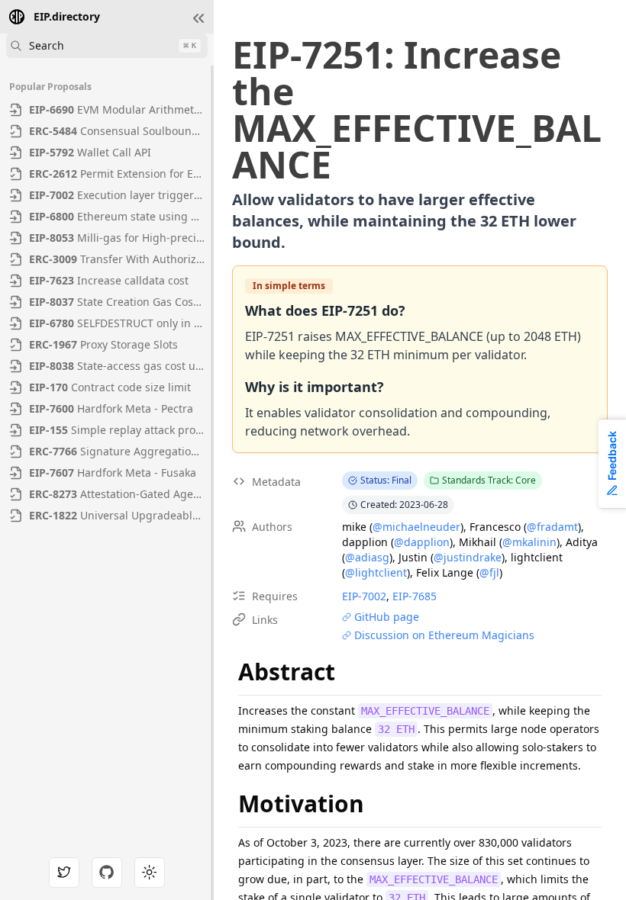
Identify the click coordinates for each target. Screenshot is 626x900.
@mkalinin (529, 542)
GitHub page (386, 616)
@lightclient (376, 572)
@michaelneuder (416, 526)
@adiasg (367, 557)
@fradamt (552, 526)
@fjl (489, 572)
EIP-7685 (414, 596)
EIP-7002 (364, 596)
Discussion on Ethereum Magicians (444, 635)
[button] (198, 18)
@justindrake (468, 557)
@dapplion (422, 542)
